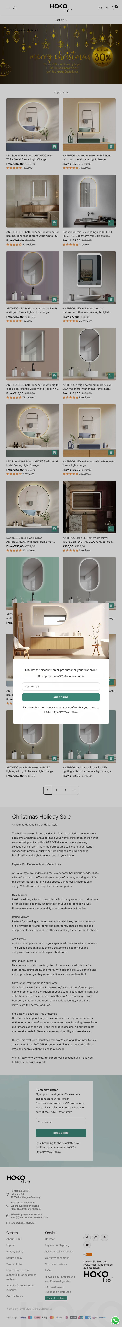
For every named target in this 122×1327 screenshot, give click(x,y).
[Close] (104, 608)
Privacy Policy (68, 711)
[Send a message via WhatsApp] (115, 1320)
